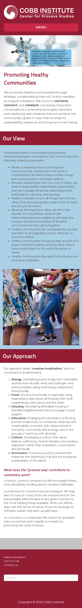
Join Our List (11, 560)
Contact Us (11, 564)
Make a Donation (15, 557)
